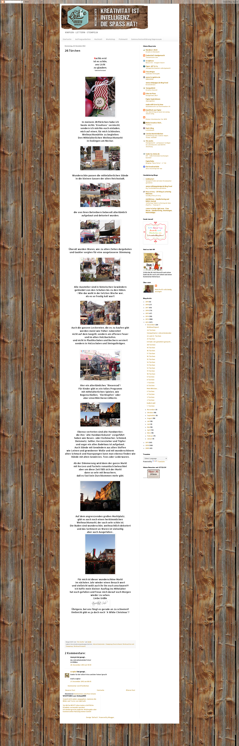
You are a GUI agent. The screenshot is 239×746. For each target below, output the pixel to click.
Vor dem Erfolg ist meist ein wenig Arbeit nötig (158, 113)
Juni (148, 424)
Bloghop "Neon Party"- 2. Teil (156, 163)
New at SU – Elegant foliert (155, 63)
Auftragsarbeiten (83, 39)
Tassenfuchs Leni (152, 57)
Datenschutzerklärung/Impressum (146, 39)
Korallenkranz (150, 85)
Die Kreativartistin (152, 167)
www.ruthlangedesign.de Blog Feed (159, 186)
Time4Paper (150, 72)
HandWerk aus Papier (153, 110)
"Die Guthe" (81, 642)
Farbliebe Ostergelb (153, 74)
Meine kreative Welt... (154, 123)
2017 (147, 308)
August (150, 418)
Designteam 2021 (152, 95)
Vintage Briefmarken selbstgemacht (158, 68)
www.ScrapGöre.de (153, 77)
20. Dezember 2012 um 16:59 (80, 665)
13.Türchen (151, 365)
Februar (150, 436)
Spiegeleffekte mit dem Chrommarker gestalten (159, 182)
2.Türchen (150, 400)
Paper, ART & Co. (152, 66)
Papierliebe (150, 161)
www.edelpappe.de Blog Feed (157, 83)
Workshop (110, 39)
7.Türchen (150, 383)
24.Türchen (151, 330)
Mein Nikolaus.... (152, 388)
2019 (147, 302)
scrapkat (73, 672)
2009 (147, 448)
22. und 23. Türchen (154, 336)
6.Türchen (150, 385)
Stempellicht (150, 88)
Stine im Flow (151, 93)
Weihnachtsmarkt (80, 646)
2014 (147, 316)
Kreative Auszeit (151, 90)
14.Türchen (151, 362)
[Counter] (158, 487)
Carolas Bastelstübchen (154, 134)
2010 (147, 445)
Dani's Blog (150, 128)
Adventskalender (99, 644)
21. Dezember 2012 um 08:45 (80, 681)
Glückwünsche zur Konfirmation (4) (158, 106)
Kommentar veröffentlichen (78, 686)
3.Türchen (150, 397)
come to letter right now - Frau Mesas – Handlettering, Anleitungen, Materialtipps (159, 210)
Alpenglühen (150, 101)
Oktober (150, 413)
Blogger (111, 717)
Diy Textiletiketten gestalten (156, 188)
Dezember (151, 325)
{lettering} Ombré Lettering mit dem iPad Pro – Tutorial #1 (158, 204)
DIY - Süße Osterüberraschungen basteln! (157, 157)
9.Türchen (150, 377)
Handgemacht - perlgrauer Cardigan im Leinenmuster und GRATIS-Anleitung (158, 144)
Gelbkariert (150, 179)
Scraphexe (150, 61)
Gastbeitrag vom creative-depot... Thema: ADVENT (157, 136)
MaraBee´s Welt (151, 50)
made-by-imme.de (153, 154)
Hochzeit (98, 39)
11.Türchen (151, 371)
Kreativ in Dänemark (152, 52)
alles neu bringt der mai (154, 168)
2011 (147, 442)
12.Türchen (151, 368)
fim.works (149, 141)
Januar (149, 439)
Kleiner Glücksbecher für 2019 (156, 119)
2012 (147, 322)
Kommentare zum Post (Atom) (85, 694)
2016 (147, 310)
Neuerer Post (70, 690)
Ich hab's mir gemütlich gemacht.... (159, 342)
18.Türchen (151, 351)
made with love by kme (154, 104)
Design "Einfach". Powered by (97, 717)
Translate (161, 462)
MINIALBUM (149, 79)
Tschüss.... (149, 125)
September (151, 415)
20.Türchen (151, 345)
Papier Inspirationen (153, 99)
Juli (148, 421)
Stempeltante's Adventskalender (159, 333)
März (149, 433)
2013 (147, 319)
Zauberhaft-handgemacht (155, 55)
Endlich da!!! (151, 403)
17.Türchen (151, 353)
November (151, 410)
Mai (148, 427)
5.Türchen (150, 391)
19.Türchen (151, 348)
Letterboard (150, 130)
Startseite (67, 39)
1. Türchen (150, 406)
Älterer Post (130, 690)
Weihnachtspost (153, 327)
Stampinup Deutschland (114, 644)
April (149, 430)
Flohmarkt (123, 39)
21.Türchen (151, 339)
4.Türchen (150, 394)
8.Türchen (150, 380)
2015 (147, 313)
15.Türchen (151, 359)
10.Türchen (151, 374)
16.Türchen (151, 356)
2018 (147, 305)
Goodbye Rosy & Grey (153, 195)
